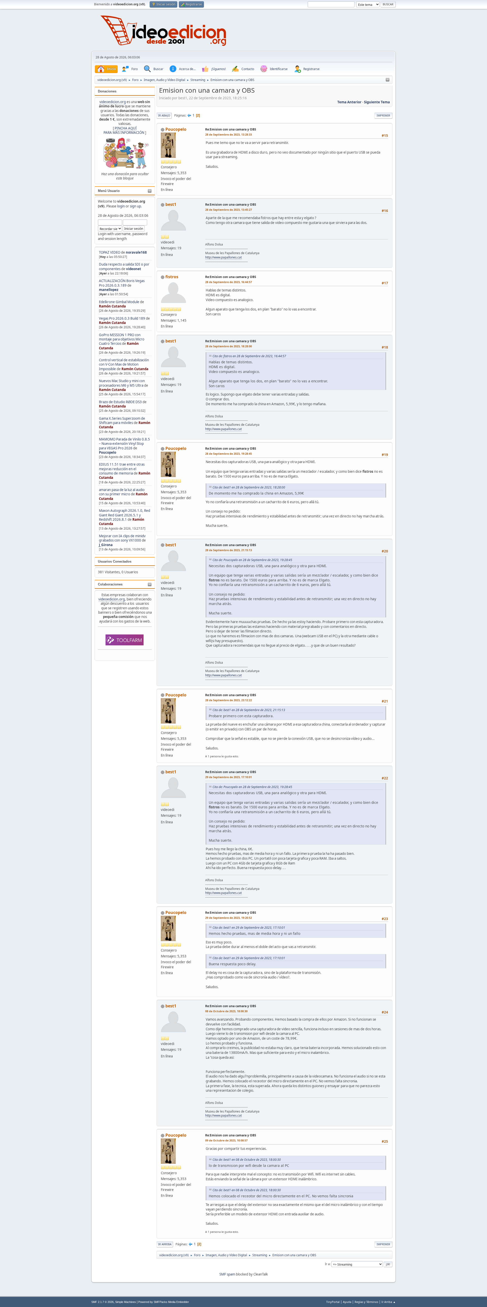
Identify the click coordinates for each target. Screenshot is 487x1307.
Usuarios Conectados (114, 561)
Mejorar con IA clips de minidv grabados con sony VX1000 (122, 538)
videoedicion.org (112, 102)
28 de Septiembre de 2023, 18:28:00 (228, 346)
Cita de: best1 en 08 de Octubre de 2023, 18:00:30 (247, 1159)
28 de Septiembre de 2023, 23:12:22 (228, 700)
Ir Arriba (164, 1244)
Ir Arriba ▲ (388, 1302)
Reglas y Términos (366, 1302)
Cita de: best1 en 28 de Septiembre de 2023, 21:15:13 (249, 710)
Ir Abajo (164, 115)
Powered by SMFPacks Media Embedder (163, 1301)
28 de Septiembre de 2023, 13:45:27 (228, 209)
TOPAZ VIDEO (109, 252)
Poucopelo (107, 452)
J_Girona (106, 545)
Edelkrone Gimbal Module (119, 302)
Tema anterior (349, 102)
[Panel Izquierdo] (388, 80)
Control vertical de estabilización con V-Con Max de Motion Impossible (124, 364)
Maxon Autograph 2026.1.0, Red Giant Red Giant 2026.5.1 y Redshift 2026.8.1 (124, 515)
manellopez (108, 289)
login (121, 206)
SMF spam (227, 1274)
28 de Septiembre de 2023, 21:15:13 (228, 550)
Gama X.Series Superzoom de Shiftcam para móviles (122, 420)
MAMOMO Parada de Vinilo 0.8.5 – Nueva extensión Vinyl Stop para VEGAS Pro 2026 (124, 443)
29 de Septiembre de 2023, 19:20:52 (228, 918)
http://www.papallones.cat (223, 257)
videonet (133, 269)
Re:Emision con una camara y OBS (230, 129)
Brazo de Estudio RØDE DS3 (120, 402)
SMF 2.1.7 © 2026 (102, 1301)
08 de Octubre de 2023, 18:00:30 (226, 1011)
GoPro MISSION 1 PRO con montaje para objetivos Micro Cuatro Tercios (121, 339)
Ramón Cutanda (112, 306)
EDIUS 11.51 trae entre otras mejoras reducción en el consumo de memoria (122, 469)
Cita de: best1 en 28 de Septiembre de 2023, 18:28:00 (249, 487)
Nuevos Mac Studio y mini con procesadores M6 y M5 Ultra (122, 383)
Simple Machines (125, 1301)
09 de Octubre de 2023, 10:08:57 (226, 1140)
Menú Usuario (109, 191)
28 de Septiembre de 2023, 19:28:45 (228, 453)
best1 (170, 204)
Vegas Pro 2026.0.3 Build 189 (122, 318)
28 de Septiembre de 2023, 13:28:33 (228, 134)
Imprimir (383, 115)
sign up (135, 206)
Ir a (327, 1264)
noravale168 (136, 252)
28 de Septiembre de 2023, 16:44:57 (228, 282)
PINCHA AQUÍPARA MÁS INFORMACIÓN (123, 130)
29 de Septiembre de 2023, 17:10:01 (228, 777)
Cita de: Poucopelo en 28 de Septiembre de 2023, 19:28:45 (252, 560)
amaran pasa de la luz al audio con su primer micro (122, 491)
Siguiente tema (377, 102)
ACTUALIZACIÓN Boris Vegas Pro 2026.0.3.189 (122, 283)
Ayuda (347, 1302)
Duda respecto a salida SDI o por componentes (124, 266)
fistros (171, 277)
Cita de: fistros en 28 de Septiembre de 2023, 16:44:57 (249, 356)
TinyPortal (333, 1302)
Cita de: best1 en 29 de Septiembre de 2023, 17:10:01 (249, 927)
